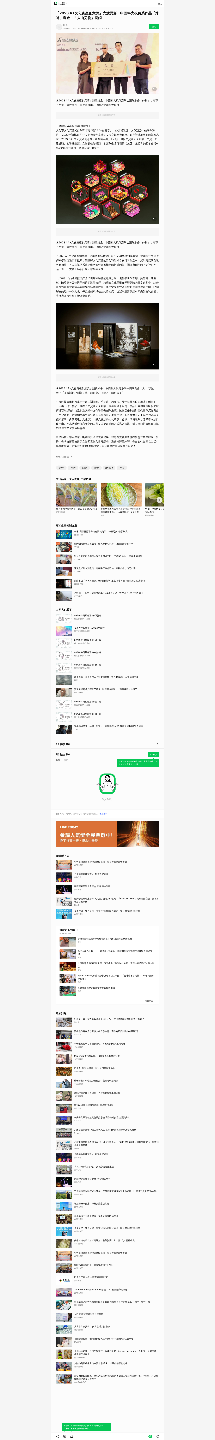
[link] (65, 1436)
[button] (58, 1436)
